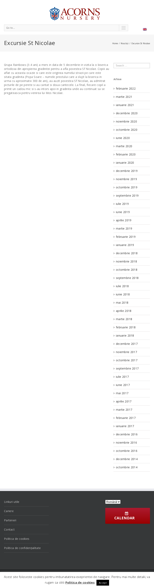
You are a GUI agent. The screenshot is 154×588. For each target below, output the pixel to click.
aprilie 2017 (123, 401)
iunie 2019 (123, 212)
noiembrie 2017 (126, 352)
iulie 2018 (122, 286)
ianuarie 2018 (125, 335)
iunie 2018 (123, 294)
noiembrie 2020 (126, 121)
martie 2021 (124, 97)
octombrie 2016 (126, 451)
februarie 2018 (126, 327)
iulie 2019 (122, 204)
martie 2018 (124, 319)
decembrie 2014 (127, 459)
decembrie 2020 (127, 113)
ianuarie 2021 (125, 105)
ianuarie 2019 (125, 245)
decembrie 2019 (127, 171)
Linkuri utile (11, 502)
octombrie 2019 (126, 187)
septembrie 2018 (127, 278)
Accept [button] (103, 582)
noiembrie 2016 (126, 442)
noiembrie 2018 (126, 261)
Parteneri (10, 520)
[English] (145, 29)
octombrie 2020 (126, 130)
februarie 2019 (126, 237)
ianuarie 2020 (125, 162)
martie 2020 (124, 146)
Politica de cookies (16, 539)
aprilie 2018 (123, 311)
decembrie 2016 (127, 434)
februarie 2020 (126, 154)
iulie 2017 (122, 377)
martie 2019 (124, 228)
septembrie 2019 (127, 195)
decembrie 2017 (127, 344)
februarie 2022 (126, 88)
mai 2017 (122, 393)
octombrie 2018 (126, 270)
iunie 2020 (123, 138)
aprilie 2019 (123, 220)
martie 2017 (124, 409)
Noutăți (125, 43)
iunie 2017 (123, 385)
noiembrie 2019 (126, 179)
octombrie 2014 (126, 467)
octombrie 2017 (126, 360)
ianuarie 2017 (125, 426)
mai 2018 (122, 302)
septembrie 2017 (127, 368)
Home (115, 43)
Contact (9, 529)
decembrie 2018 (127, 253)
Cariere (9, 511)
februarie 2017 (126, 418)
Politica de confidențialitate (22, 548)
